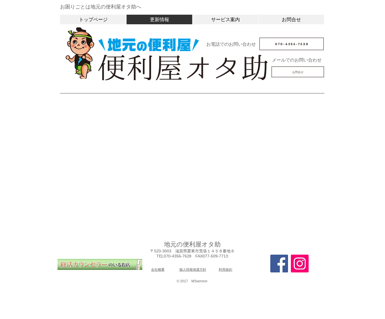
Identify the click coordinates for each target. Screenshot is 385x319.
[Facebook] (279, 263)
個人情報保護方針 (192, 270)
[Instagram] (300, 263)
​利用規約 (225, 270)
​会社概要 (158, 270)
